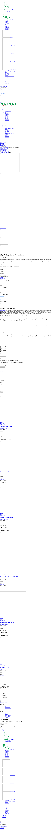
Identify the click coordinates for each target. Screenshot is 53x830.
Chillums (6, 22)
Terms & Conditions (8, 715)
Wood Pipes (6, 29)
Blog (5, 713)
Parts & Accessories (8, 708)
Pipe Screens (7, 79)
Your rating (2, 364)
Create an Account (3, 826)
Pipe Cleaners (7, 78)
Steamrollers (7, 27)
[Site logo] (3, 86)
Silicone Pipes (7, 119)
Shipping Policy (7, 716)
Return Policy (7, 717)
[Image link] (3, 700)
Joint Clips (6, 134)
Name (1, 386)
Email (1, 388)
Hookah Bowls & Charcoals (9, 133)
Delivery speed (2, 370)
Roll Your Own (7, 707)
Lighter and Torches (3, 428)
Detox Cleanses (5, 147)
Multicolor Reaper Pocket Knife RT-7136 (9, 576)
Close (1, 820)
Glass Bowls (7, 74)
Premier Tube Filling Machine (6, 517)
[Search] (51, 87)
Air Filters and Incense (4, 624)
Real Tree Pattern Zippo (5, 471)
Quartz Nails (7, 80)
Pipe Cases (6, 135)
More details (2, 296)
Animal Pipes (7, 20)
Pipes (5, 706)
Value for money (3, 365)
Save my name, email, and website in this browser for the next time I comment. (14, 390)
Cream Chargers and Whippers (10, 71)
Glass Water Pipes (7, 10)
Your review (2, 380)
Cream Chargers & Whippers (9, 128)
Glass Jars (6, 75)
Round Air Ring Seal (4, 149)
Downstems (6, 72)
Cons (1, 384)
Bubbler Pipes (7, 21)
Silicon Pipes (7, 26)
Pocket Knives (2, 578)
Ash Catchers (7, 70)
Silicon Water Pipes (8, 11)
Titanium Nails (7, 83)
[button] (2, 433)
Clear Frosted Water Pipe (4, 152)
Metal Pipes (6, 25)
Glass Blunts (7, 23)
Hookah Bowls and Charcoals (9, 76)
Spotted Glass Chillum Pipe (6, 667)
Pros (1, 382)
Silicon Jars (6, 81)
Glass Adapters (7, 73)
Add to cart (2, 276)
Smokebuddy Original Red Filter (7, 622)
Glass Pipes (6, 24)
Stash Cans (6, 82)
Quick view (2, 423)
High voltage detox (3, 310)
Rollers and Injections (4, 519)
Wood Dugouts (7, 28)
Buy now (6, 276)
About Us (6, 714)
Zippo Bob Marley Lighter (6, 426)
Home (1, 147)
